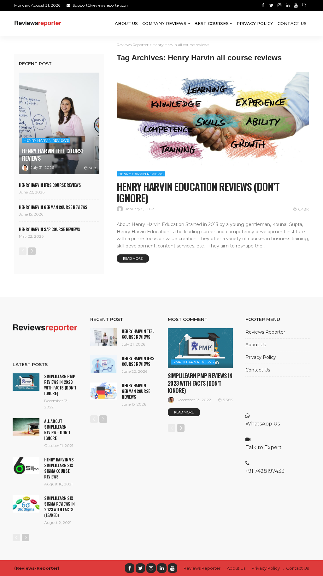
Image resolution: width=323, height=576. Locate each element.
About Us (126, 23)
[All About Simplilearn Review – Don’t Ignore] (26, 427)
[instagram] (151, 568)
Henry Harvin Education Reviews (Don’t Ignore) (198, 192)
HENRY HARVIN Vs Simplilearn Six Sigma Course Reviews (58, 468)
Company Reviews (164, 23)
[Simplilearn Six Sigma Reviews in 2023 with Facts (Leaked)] (26, 504)
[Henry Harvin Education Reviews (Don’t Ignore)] (213, 119)
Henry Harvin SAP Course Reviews (49, 229)
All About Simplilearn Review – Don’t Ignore (57, 429)
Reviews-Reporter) (37, 568)
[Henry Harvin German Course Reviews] (103, 391)
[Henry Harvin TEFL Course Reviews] (59, 123)
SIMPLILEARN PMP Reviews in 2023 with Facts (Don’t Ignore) (60, 384)
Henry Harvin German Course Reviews (53, 207)
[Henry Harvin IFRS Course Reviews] (103, 364)
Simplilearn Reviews (193, 362)
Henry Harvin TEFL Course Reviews (53, 154)
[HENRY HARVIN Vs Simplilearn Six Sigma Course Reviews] (26, 465)
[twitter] (140, 568)
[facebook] (129, 568)
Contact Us (292, 23)
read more (133, 258)
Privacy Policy (255, 23)
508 (92, 167)
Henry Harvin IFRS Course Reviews (50, 185)
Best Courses (211, 23)
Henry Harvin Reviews (140, 174)
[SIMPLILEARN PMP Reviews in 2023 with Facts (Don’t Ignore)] (26, 382)
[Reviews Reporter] (38, 23)
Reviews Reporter (265, 332)
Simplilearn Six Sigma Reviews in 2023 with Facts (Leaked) (59, 506)
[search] (304, 5)
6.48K (303, 209)
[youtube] (172, 568)
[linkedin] (162, 568)
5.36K (228, 399)
